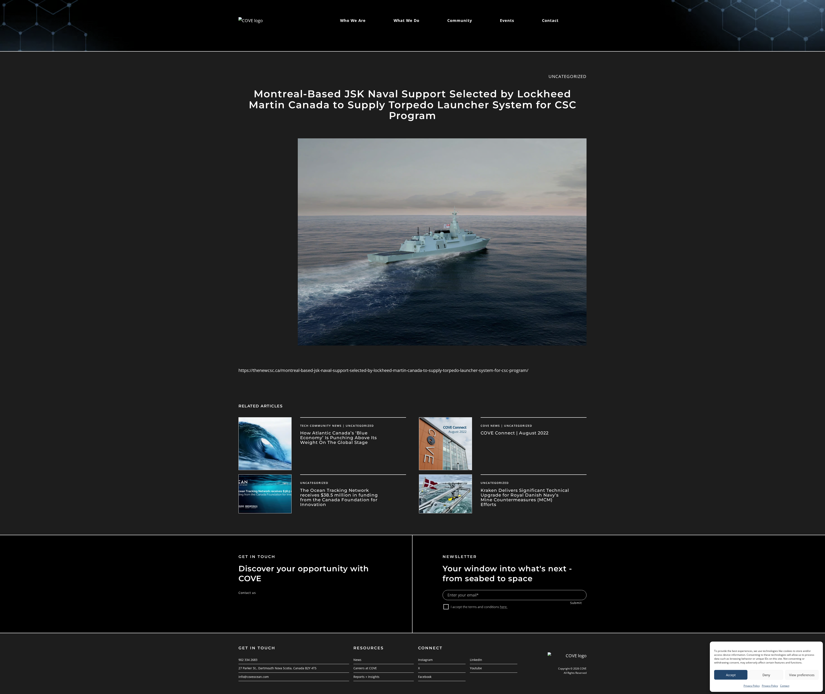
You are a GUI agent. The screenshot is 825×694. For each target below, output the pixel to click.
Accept (731, 675)
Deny (766, 675)
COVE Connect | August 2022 (514, 433)
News (357, 660)
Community (459, 20)
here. (503, 607)
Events (507, 20)
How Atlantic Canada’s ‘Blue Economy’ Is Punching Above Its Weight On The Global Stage (338, 437)
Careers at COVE (365, 668)
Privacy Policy (752, 686)
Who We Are (353, 20)
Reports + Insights (366, 677)
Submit (576, 603)
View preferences (801, 675)
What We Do (406, 20)
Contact (784, 686)
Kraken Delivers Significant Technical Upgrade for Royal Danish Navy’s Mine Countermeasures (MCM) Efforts (525, 497)
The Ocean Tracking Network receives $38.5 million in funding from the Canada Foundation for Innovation (339, 497)
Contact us (247, 593)
